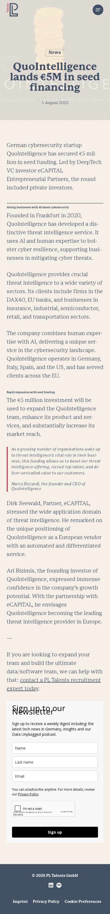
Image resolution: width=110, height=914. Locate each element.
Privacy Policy (28, 794)
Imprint (20, 902)
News (55, 53)
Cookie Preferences (83, 902)
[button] (98, 9)
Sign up (55, 832)
